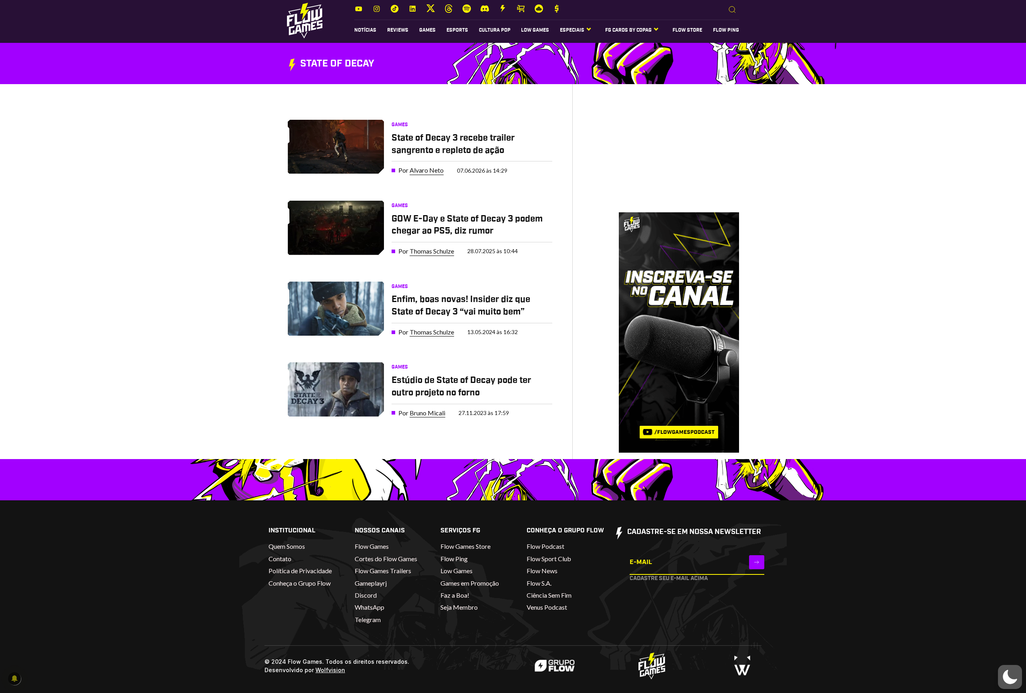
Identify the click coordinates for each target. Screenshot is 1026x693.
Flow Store (687, 30)
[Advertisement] (666, 156)
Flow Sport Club (549, 558)
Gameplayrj (371, 583)
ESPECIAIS (572, 30)
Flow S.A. (539, 583)
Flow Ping (726, 30)
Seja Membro (459, 607)
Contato (280, 558)
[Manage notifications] (14, 678)
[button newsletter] (756, 562)
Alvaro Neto (427, 170)
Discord (366, 595)
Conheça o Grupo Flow (300, 583)
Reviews (397, 30)
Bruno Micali (427, 413)
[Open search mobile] (732, 10)
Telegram (368, 619)
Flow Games (372, 546)
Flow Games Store (465, 546)
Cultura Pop (495, 30)
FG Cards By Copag (628, 30)
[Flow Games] (305, 20)
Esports (457, 30)
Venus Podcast (547, 607)
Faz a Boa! (454, 595)
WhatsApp (369, 607)
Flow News (542, 570)
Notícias (365, 30)
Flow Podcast (545, 546)
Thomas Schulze (432, 251)
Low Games (535, 30)
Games (427, 30)
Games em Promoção (469, 583)
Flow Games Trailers (383, 570)
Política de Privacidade (300, 570)
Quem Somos (287, 546)
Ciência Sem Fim (549, 595)
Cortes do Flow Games (386, 558)
